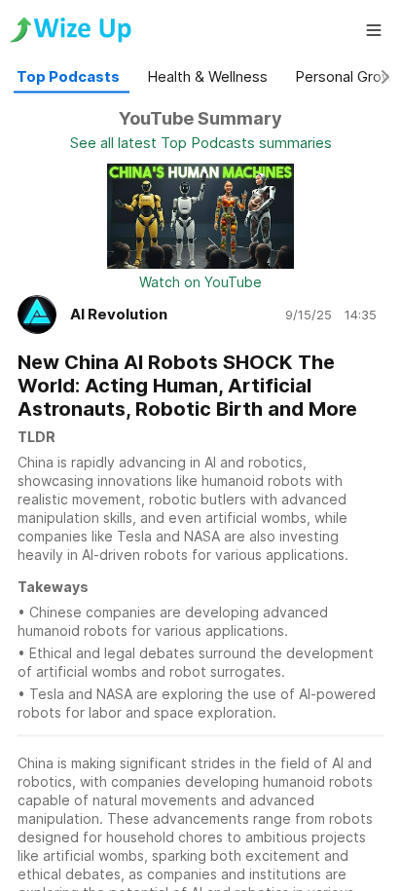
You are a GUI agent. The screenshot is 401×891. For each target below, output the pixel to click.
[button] (373, 30)
